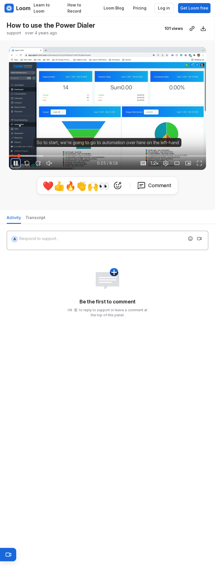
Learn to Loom (42, 8)
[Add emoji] (190, 238)
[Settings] (165, 163)
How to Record (74, 8)
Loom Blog (114, 8)
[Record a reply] (199, 238)
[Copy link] (192, 28)
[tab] (14, 219)
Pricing (139, 8)
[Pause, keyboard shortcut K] (15, 163)
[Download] (203, 28)
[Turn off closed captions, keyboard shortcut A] (143, 163)
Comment (159, 185)
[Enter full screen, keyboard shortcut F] (199, 163)
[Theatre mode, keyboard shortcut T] (176, 163)
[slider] (107, 156)
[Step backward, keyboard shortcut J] (26, 163)
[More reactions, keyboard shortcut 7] (117, 185)
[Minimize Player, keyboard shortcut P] (188, 163)
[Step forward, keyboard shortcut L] (38, 163)
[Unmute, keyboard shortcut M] (49, 163)
